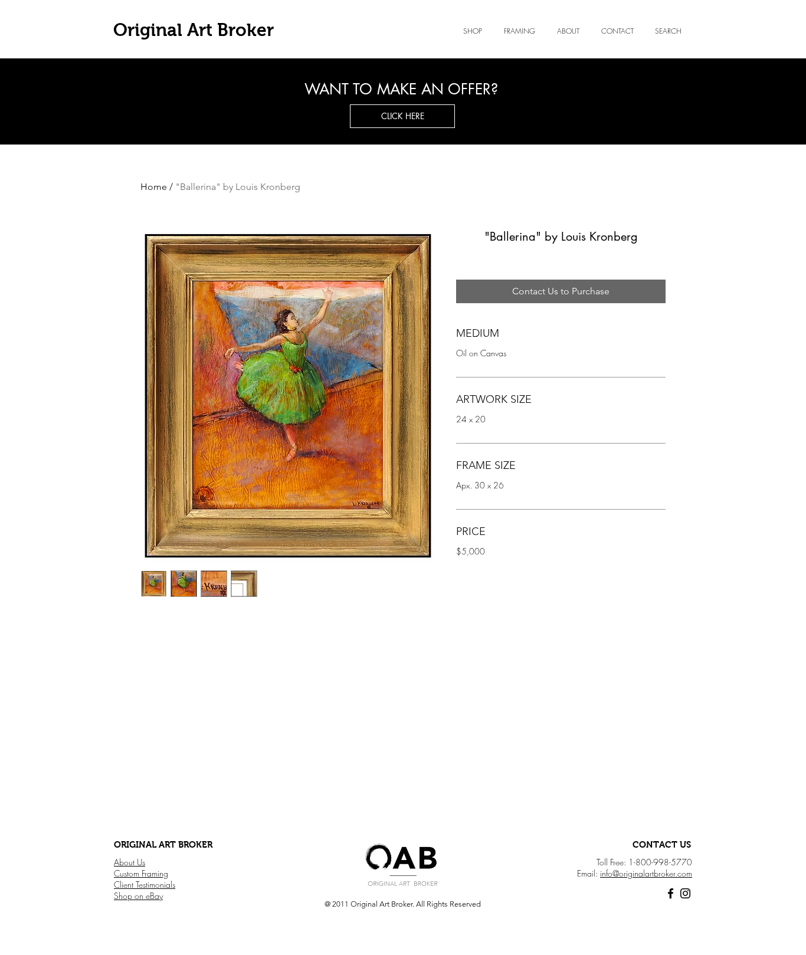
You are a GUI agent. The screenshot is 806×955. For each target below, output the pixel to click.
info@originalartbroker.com (646, 873)
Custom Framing (141, 873)
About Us (129, 862)
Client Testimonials (144, 884)
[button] (568, 31)
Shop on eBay (138, 895)
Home (153, 186)
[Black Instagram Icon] (685, 893)
